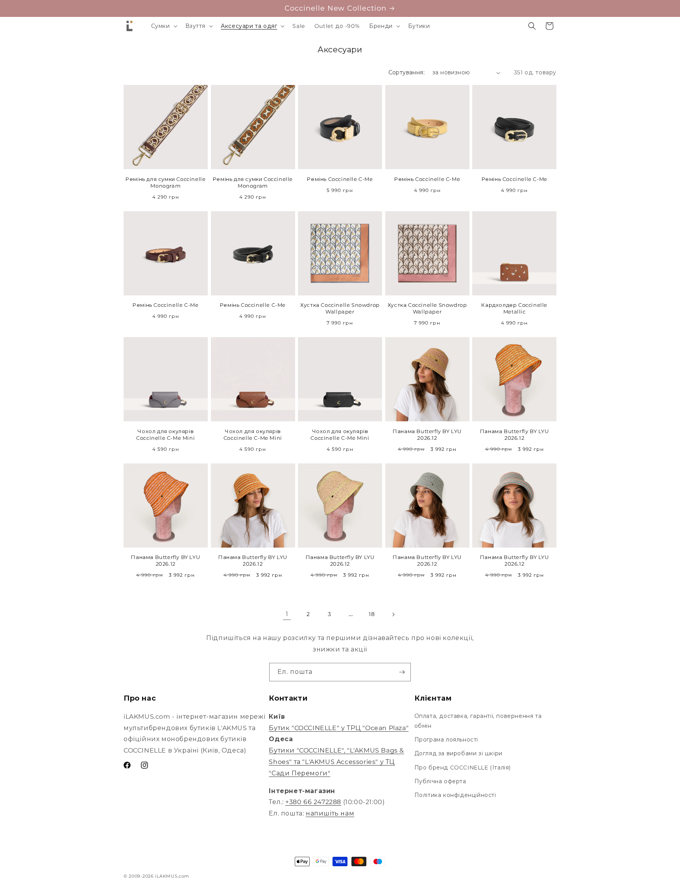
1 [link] (287, 614)
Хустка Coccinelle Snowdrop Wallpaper (340, 308)
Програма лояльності (446, 739)
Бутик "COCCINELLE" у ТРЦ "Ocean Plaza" (338, 728)
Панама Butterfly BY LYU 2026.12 (427, 434)
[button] (163, 26)
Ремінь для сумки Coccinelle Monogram (165, 182)
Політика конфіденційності (455, 795)
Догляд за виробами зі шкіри (458, 753)
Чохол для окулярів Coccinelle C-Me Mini (165, 434)
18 (372, 614)
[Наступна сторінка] (393, 614)
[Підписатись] (401, 672)
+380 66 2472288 (313, 802)
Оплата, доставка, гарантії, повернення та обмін (478, 720)
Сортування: (406, 72)
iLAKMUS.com (172, 876)
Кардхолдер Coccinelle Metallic (514, 308)
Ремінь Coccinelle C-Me (340, 179)
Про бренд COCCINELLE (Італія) (462, 767)
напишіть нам (330, 813)
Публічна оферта (440, 781)
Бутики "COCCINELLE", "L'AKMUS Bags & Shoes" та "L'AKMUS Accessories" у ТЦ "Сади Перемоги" (336, 762)
